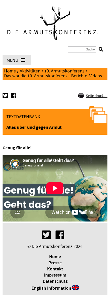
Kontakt (55, 269)
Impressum (55, 275)
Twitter (5, 95)
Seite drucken (96, 95)
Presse (55, 263)
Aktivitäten (30, 71)
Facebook (13, 95)
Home (10, 71)
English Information (51, 288)
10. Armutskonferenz (64, 71)
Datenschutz (55, 281)
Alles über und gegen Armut (34, 127)
